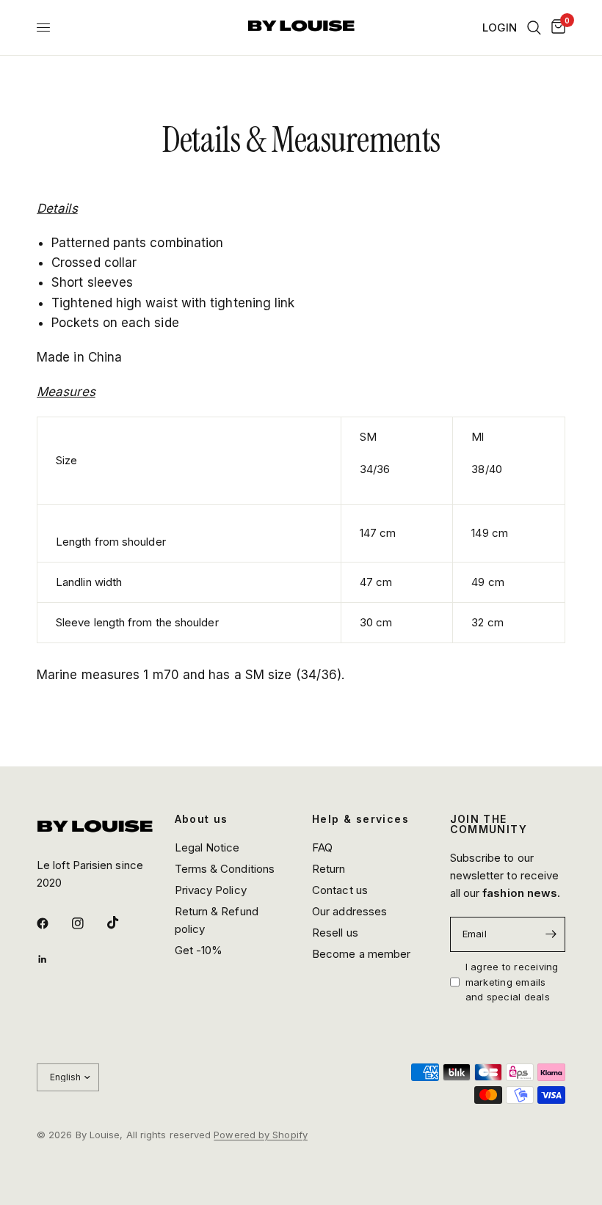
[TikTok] (123, 923)
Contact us (340, 890)
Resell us (335, 933)
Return (329, 869)
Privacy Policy (211, 890)
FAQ (322, 847)
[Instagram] (88, 923)
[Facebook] (53, 923)
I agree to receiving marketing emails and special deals (512, 982)
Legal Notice (207, 847)
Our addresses (349, 911)
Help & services (360, 819)
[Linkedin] (53, 959)
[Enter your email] (550, 934)
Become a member (361, 954)
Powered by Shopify (261, 1134)
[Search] (534, 27)
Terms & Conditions (225, 869)
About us (201, 819)
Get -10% (199, 950)
